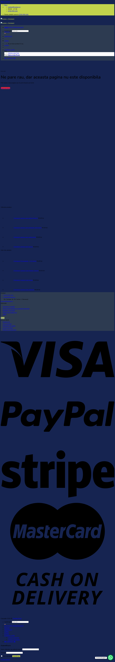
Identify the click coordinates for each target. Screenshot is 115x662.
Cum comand (7, 324)
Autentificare (16, 656)
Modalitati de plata (9, 326)
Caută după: (8, 622)
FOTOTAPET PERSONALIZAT (14, 27)
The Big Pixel (17, 618)
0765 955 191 (23, 14)
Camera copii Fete (13, 53)
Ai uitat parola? (5, 660)
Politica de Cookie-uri (10, 313)
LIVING (6, 45)
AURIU (6, 41)
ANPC (5, 315)
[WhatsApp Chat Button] (110, 657)
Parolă (3, 653)
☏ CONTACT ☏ (10, 58)
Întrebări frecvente (9, 311)
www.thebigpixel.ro (7, 301)
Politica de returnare (9, 330)
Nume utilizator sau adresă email (11, 649)
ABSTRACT (8, 36)
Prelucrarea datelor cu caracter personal (16, 309)
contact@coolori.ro (8, 297)
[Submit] (5, 624)
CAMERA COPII (9, 50)
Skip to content (5, 2)
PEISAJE (7, 32)
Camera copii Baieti (14, 55)
